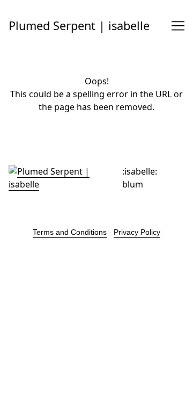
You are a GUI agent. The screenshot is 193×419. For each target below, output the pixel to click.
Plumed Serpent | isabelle (79, 25)
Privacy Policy (137, 232)
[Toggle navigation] (178, 25)
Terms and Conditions (70, 232)
